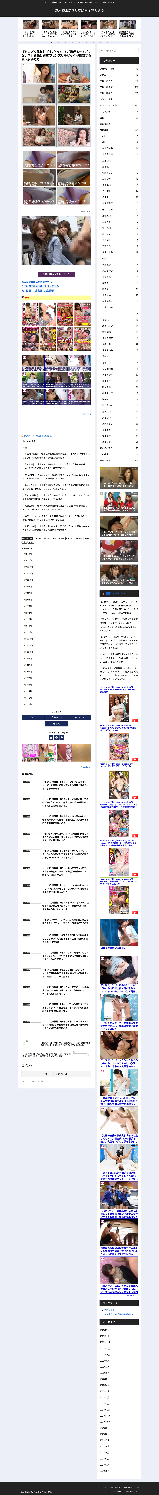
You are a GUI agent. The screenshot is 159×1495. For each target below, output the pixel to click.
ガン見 (39, 538)
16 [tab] (104, 42)
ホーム (105, 1487)
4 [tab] (62, 42)
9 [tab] (79, 42)
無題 (24, 447)
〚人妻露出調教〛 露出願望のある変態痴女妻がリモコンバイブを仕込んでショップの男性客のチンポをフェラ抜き (56, 456)
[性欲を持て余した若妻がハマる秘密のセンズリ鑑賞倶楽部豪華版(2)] (82, 314)
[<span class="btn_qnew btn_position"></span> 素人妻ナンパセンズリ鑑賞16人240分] (47, 338)
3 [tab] (58, 42)
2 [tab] (55, 42)
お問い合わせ (115, 1487)
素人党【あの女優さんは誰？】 (39, 436)
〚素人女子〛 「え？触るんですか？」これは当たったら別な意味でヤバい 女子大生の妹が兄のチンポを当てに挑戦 (56, 466)
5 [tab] (65, 42)
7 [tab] (72, 42)
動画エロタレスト (85, 406)
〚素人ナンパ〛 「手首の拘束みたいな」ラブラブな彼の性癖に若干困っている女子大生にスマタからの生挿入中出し (56, 487)
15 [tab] (100, 42)
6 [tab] (69, 42)
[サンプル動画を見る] (135, 721)
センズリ (48, 538)
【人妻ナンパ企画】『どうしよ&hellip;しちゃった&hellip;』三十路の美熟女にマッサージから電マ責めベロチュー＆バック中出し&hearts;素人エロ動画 (119, 607)
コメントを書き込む (56, 1073)
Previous (20, 29)
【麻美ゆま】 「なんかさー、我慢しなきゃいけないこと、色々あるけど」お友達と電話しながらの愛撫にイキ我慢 (56, 476)
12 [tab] (90, 42)
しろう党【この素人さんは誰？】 (120, 1314)
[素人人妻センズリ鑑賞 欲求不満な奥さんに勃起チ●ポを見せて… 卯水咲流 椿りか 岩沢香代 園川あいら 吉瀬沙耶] (30, 314)
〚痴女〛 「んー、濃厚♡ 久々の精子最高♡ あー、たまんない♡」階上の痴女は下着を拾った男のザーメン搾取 (56, 518)
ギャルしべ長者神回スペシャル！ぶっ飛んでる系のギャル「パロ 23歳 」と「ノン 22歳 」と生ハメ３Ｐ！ (119, 658)
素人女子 (70, 538)
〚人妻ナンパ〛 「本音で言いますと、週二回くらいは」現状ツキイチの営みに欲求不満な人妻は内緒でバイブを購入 (56, 528)
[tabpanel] (31, 29)
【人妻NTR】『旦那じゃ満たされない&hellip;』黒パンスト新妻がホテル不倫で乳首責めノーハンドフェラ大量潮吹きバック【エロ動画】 (119, 642)
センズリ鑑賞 (28, 538)
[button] (136, 50)
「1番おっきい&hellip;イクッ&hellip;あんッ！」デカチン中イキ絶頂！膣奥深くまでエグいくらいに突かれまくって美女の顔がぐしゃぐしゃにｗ (119, 673)
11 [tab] (86, 42)
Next (139, 29)
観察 (25, 542)
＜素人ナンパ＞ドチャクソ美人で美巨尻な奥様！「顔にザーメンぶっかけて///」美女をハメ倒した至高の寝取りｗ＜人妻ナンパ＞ (119, 625)
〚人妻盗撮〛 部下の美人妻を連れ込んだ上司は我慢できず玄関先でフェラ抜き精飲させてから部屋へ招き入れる (56, 507)
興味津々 (80, 538)
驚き (31, 542)
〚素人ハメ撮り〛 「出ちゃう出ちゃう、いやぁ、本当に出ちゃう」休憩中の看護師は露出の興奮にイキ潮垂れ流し (56, 497)
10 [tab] (83, 42)
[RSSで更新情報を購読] (61, 737)
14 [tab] (97, 42)
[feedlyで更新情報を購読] (56, 737)
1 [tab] (51, 42)
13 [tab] (93, 42)
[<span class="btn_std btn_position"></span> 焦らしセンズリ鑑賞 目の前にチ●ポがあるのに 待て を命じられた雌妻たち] (47, 314)
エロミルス (86, 414)
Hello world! (28, 441)
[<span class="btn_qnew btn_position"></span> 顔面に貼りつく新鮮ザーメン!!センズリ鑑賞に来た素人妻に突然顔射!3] (65, 338)
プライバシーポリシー (130, 1487)
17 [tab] (107, 42)
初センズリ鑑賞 (59, 538)
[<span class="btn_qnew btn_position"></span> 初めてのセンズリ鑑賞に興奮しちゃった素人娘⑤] (82, 338)
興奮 (87, 538)
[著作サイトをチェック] (51, 737)
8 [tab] (76, 42)
